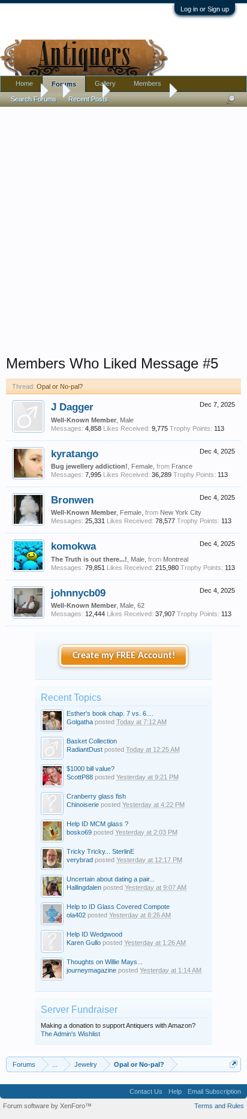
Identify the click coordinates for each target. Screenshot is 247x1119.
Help (175, 1091)
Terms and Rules (219, 1105)
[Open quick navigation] (233, 1064)
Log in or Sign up (204, 9)
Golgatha (80, 721)
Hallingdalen (84, 887)
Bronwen (72, 500)
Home (24, 83)
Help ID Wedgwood (94, 934)
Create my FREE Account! (124, 656)
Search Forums (33, 99)
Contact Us (145, 1091)
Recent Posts (88, 99)
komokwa (73, 546)
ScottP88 (80, 777)
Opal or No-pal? (60, 386)
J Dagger (72, 407)
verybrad (80, 859)
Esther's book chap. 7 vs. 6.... (110, 713)
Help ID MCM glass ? (97, 823)
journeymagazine (91, 970)
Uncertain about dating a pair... (111, 879)
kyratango (74, 454)
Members (147, 83)
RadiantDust (85, 749)
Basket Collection (92, 741)
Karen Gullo (84, 942)
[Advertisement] (123, 228)
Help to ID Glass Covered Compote (118, 906)
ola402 (76, 915)
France (181, 466)
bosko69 (79, 832)
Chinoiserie (83, 804)
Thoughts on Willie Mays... (105, 961)
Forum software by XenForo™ (47, 1105)
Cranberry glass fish (96, 796)
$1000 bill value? (91, 768)
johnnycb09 (78, 593)
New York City (180, 512)
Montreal (175, 559)
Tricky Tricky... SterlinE (100, 851)
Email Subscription (214, 1091)
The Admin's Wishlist (70, 1033)
